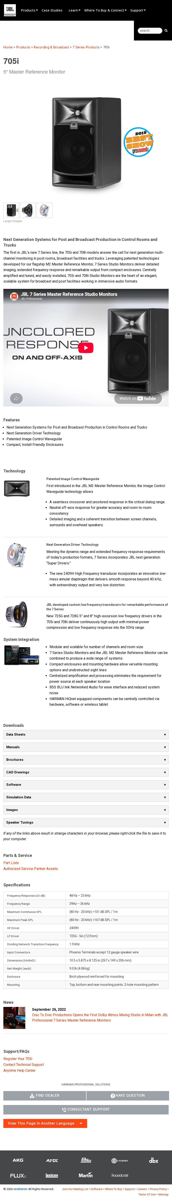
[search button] (166, 30)
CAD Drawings (17, 772)
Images (12, 810)
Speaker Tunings (19, 822)
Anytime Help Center (19, 1070)
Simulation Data (18, 797)
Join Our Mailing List (75, 1189)
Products (28, 10)
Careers (142, 1189)
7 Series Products (86, 47)
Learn (73, 10)
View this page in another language (41, 1123)
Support (136, 10)
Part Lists (11, 863)
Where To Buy (113, 1189)
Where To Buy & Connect (104, 10)
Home (8, 47)
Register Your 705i (17, 1059)
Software (13, 785)
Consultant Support (88, 1109)
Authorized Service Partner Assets (30, 869)
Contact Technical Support (23, 1064)
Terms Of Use (147, 1194)
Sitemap (163, 1194)
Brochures (15, 760)
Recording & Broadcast (51, 47)
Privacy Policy (158, 1189)
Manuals (13, 747)
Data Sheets (16, 734)
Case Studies (52, 10)
